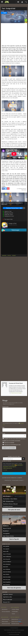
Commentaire (5, 406)
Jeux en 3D (5, 551)
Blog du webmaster (7, 599)
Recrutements (4, 609)
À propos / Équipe (15, 609)
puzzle (9, 255)
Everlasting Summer (8, 506)
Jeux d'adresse (6, 569)
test (4, 13)
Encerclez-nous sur (17, 623)
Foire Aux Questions (6, 611)
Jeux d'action (6, 574)
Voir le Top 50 (14, 539)
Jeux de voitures (7, 571)
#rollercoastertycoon (7, 468)
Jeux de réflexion (7, 561)
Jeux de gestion (6, 582)
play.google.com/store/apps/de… (10, 466)
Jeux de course (6, 579)
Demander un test (5, 619)
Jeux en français (7, 554)
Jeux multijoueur (7, 556)
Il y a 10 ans (5, 470)
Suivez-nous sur (16, 621)
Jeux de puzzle (6, 559)
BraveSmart (6, 531)
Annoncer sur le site (6, 623)
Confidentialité (15, 611)
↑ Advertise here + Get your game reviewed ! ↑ (14, 480)
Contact (13, 613)
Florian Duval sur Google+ (16, 393)
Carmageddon (6, 533)
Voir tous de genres (14, 588)
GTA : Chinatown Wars (8, 501)
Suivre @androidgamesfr (7, 473)
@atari (13, 465)
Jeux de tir (5, 566)
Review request (5, 621)
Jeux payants (6, 549)
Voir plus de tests (14, 509)
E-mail (3, 433)
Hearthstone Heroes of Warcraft (10, 504)
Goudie (17, 634)
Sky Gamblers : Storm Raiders (10, 499)
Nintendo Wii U (6, 602)
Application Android (7, 594)
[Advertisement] (14, 34)
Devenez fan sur (17, 619)
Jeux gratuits (6, 546)
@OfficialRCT (20, 465)
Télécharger (15, 230)
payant (14, 255)
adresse (4, 255)
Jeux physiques (6, 564)
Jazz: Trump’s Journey (8, 536)
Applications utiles (7, 597)
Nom (3, 427)
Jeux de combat (6, 577)
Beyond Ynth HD (7, 528)
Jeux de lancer (6, 584)
